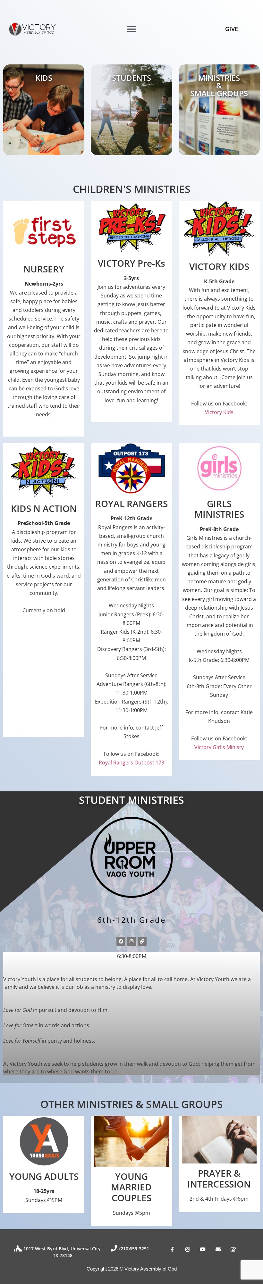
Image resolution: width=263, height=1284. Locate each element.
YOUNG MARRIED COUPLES (131, 1187)
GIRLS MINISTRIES (219, 509)
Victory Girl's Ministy (219, 747)
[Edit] (233, 1249)
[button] (131, 29)
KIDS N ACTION (44, 508)
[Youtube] (203, 1249)
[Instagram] (131, 941)
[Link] (142, 941)
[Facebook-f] (172, 1249)
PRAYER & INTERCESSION (219, 1178)
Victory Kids (219, 412)
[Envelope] (218, 1249)
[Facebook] (120, 941)
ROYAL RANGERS (131, 503)
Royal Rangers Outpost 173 (131, 762)
